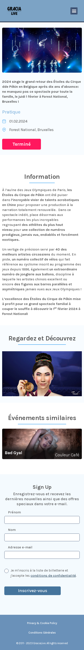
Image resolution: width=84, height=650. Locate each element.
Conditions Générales (42, 632)
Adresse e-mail (20, 547)
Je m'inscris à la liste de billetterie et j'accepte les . (43, 573)
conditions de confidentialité (53, 575)
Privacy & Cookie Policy (42, 623)
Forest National (22, 129)
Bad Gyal (13, 452)
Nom (12, 530)
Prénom (14, 512)
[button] (74, 10)
